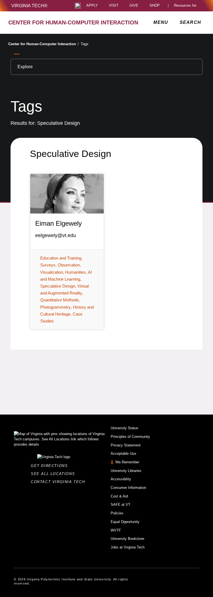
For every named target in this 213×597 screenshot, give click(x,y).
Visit (113, 5)
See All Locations (54, 474)
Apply (92, 5)
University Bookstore (127, 539)
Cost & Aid (119, 496)
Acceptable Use (123, 453)
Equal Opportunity (125, 522)
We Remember (127, 462)
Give (134, 5)
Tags (84, 44)
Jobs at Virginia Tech (127, 547)
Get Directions (51, 466)
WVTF (116, 530)
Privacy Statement (126, 445)
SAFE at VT (120, 504)
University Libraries (126, 471)
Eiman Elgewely (58, 223)
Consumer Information (128, 488)
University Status (124, 428)
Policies (117, 513)
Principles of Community (130, 437)
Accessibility (121, 479)
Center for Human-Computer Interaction (43, 44)
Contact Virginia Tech (59, 482)
